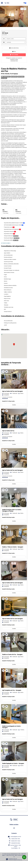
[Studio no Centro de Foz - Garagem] (14, 642)
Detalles (14, 404)
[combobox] (16, 42)
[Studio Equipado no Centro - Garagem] (14, 751)
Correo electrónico (14, 48)
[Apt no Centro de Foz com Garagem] (14, 379)
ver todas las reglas (5, 243)
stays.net (15, 858)
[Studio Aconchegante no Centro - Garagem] (14, 714)
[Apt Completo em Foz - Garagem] (14, 678)
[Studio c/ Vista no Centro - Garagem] (14, 534)
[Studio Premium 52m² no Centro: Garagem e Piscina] (14, 497)
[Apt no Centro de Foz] (14, 418)
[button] (12, 26)
